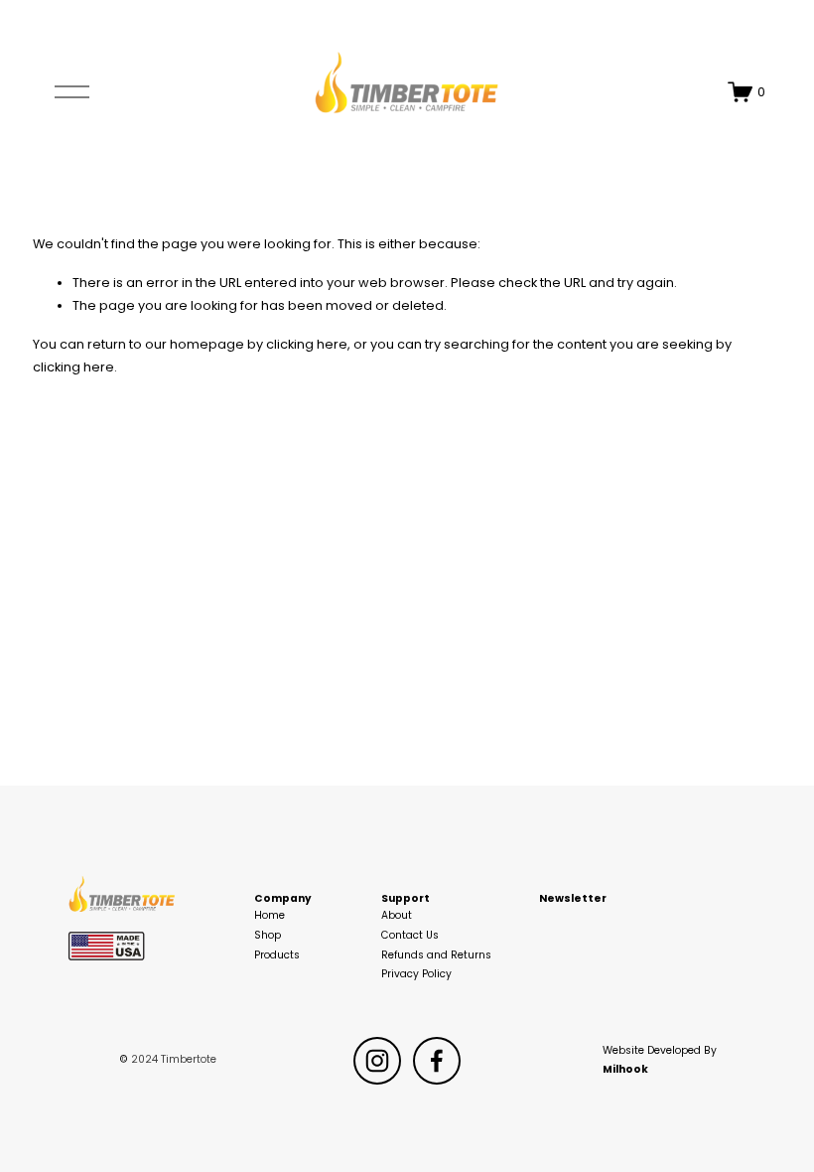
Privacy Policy (416, 973)
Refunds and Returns (436, 955)
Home (269, 915)
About (396, 915)
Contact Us (410, 935)
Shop (267, 935)
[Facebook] (437, 1061)
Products (277, 955)
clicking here (306, 344)
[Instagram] (377, 1061)
